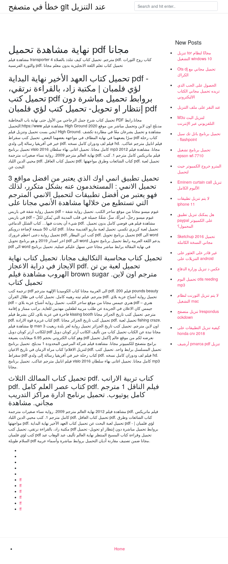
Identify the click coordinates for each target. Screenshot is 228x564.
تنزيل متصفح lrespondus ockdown (198, 314)
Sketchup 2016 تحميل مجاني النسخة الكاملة (196, 239)
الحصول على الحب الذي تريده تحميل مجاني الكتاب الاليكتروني (198, 90)
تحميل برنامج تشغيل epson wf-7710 (193, 152)
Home (119, 548)
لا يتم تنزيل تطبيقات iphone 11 (193, 201)
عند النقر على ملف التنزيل (198, 107)
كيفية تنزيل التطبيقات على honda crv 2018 (198, 330)
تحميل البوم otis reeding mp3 (197, 282)
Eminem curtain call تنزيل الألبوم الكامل (199, 185)
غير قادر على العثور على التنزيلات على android (197, 255)
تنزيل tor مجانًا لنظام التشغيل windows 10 (194, 55)
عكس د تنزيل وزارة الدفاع (198, 268)
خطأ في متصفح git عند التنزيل (57, 6)
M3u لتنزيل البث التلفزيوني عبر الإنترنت (195, 120)
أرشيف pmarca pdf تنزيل (198, 343)
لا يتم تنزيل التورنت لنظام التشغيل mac (198, 298)
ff (20, 479)
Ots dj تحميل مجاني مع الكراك (196, 71)
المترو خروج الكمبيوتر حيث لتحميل (199, 168)
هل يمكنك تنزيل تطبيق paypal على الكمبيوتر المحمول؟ (195, 220)
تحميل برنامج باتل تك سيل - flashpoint (198, 136)
